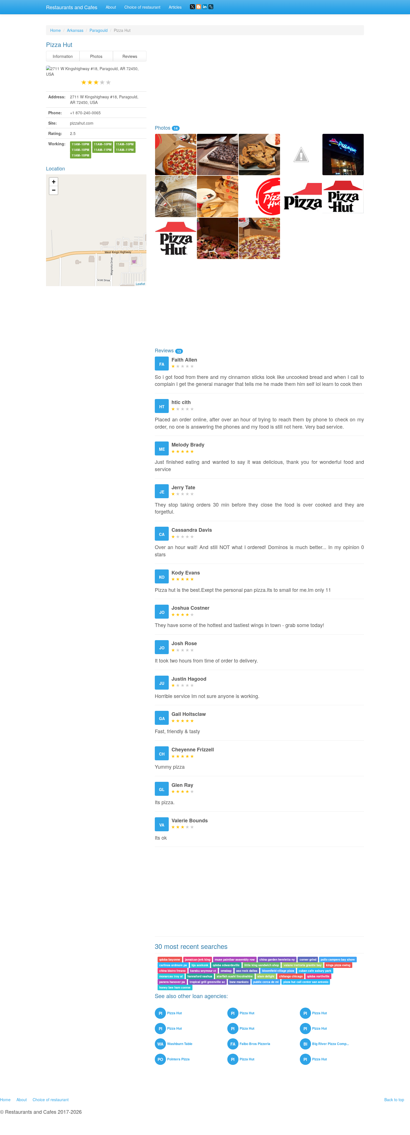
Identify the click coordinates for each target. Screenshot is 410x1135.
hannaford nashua (199, 976)
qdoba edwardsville (226, 965)
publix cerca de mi (266, 982)
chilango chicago (291, 976)
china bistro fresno (172, 970)
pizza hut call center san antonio (305, 982)
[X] (192, 6)
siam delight (265, 976)
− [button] (54, 190)
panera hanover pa (172, 982)
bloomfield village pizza (278, 970)
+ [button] (54, 181)
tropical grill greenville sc (207, 982)
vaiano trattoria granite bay (303, 965)
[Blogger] (198, 6)
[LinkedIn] (204, 6)
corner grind (308, 959)
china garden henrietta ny (277, 959)
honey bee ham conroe (174, 987)
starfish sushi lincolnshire (235, 976)
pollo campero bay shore (338, 959)
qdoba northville (318, 976)
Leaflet (140, 283)
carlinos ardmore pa (173, 965)
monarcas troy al (171, 976)
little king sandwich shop (261, 965)
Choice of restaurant (142, 7)
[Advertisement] (259, 80)
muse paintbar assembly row (235, 959)
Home (55, 30)
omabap (226, 970)
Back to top (394, 1099)
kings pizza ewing (338, 965)
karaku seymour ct (203, 970)
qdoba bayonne (169, 959)
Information (63, 56)
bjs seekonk (200, 965)
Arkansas (75, 30)
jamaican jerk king (197, 959)
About (111, 7)
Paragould (99, 30)
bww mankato (239, 982)
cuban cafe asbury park (315, 970)
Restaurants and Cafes (71, 7)
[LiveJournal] (210, 6)
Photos (96, 56)
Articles (175, 7)
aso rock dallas (246, 970)
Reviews (129, 56)
